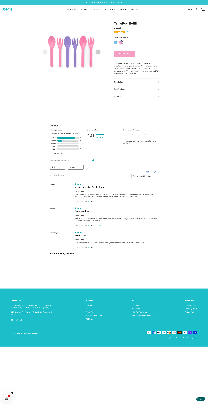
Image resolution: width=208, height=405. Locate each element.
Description (118, 82)
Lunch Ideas (123, 9)
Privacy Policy (169, 338)
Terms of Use (180, 338)
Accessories (95, 9)
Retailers (135, 305)
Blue (116, 42)
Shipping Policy (190, 305)
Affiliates (89, 319)
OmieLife (19, 334)
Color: (121, 38)
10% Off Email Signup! (140, 312)
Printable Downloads (94, 316)
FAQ (87, 309)
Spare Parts (90, 312)
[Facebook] (12, 320)
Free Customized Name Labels (143, 316)
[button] (45, 52)
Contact (89, 305)
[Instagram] (17, 320)
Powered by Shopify (30, 334)
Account (190, 9)
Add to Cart (124, 53)
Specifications (119, 89)
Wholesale (136, 309)
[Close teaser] (12, 393)
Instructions (118, 96)
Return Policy (190, 312)
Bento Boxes (71, 9)
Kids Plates (84, 9)
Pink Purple (121, 42)
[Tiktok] (21, 320)
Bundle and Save (109, 9)
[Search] (197, 9)
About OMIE (135, 9)
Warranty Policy (191, 309)
